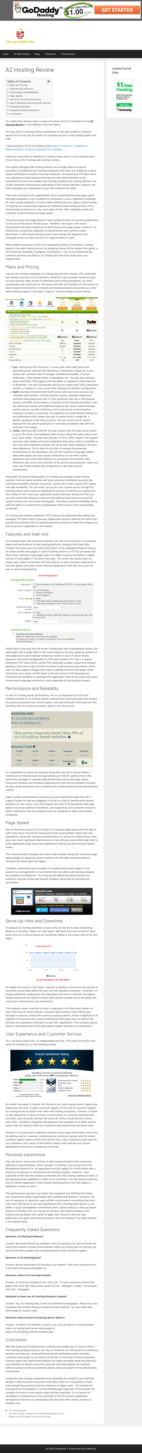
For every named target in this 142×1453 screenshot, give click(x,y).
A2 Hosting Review (17, 1410)
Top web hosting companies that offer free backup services (36, 1413)
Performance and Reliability (24, 92)
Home (6, 54)
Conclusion (15, 113)
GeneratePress (88, 1448)
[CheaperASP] (20, 35)
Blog (37, 54)
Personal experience (20, 106)
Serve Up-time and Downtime (25, 99)
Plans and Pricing (18, 85)
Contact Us (50, 54)
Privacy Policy (68, 54)
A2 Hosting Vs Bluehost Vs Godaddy (41, 149)
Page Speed (16, 95)
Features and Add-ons (21, 88)
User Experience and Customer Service (30, 103)
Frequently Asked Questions (24, 110)
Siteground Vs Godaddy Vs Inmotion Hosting (29, 1416)
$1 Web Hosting (22, 54)
